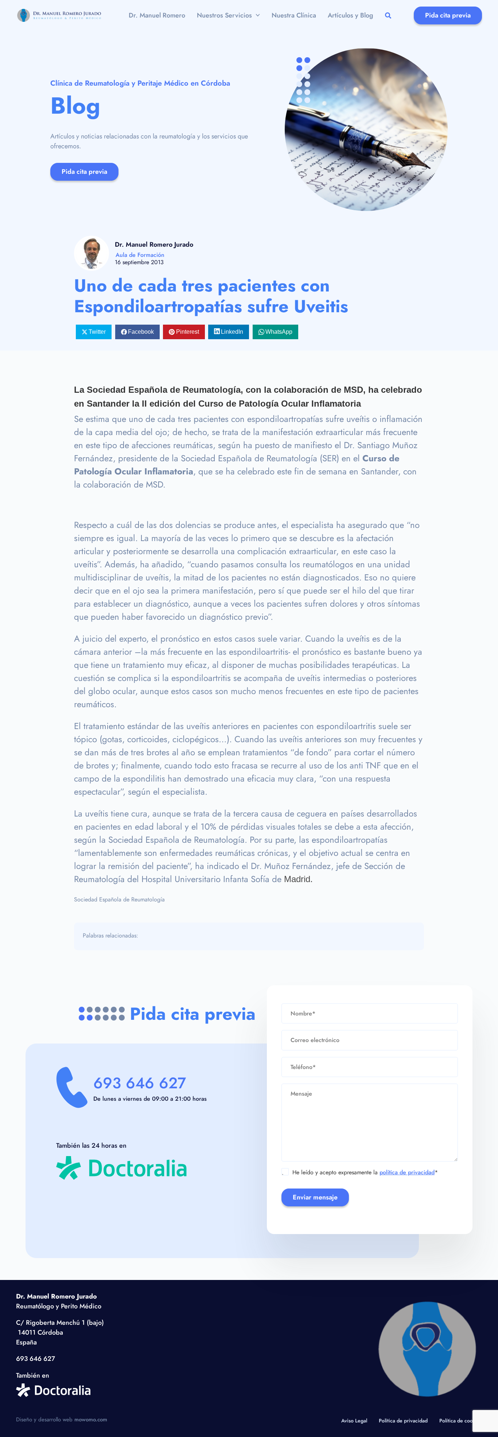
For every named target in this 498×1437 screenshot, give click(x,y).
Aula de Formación (140, 255)
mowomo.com (90, 1420)
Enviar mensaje (315, 1197)
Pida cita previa (448, 15)
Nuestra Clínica (294, 15)
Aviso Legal (354, 1420)
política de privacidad (407, 1172)
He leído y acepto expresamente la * (360, 1172)
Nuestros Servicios (224, 15)
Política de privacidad (403, 1420)
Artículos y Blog (350, 15)
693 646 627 (139, 1083)
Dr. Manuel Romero (157, 15)
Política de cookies (460, 1420)
